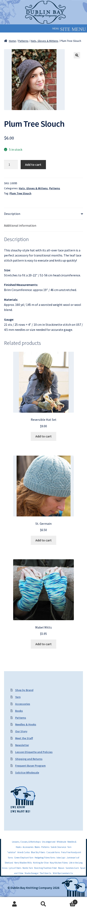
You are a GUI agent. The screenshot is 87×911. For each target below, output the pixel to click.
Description (12, 214)
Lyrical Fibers (15, 868)
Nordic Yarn (27, 868)
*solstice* (11, 852)
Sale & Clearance (58, 847)
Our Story (21, 731)
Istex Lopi (60, 857)
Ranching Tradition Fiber (45, 868)
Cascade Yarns (53, 852)
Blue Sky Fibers (38, 852)
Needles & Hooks (25, 724)
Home (12, 41)
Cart (67, 900)
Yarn (18, 697)
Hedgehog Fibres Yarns (45, 857)
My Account (14, 904)
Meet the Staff (24, 738)
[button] (55, 28)
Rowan (61, 868)
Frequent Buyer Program (30, 765)
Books (19, 711)
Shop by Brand (24, 690)
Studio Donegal (31, 873)
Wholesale (61, 841)
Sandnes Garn (72, 868)
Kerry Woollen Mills (23, 862)
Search (43, 904)
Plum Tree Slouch (20, 193)
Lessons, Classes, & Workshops (26, 841)
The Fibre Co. (46, 873)
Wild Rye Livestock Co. (63, 873)
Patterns (23, 41)
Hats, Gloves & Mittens (44, 41)
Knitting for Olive (41, 862)
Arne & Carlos (23, 852)
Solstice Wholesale (27, 772)
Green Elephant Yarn (23, 857)
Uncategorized (48, 841)
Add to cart (33, 164)
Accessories (22, 704)
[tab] (43, 214)
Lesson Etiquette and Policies (34, 752)
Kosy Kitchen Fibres (59, 862)
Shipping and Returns (28, 759)
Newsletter (22, 745)
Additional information (20, 225)
